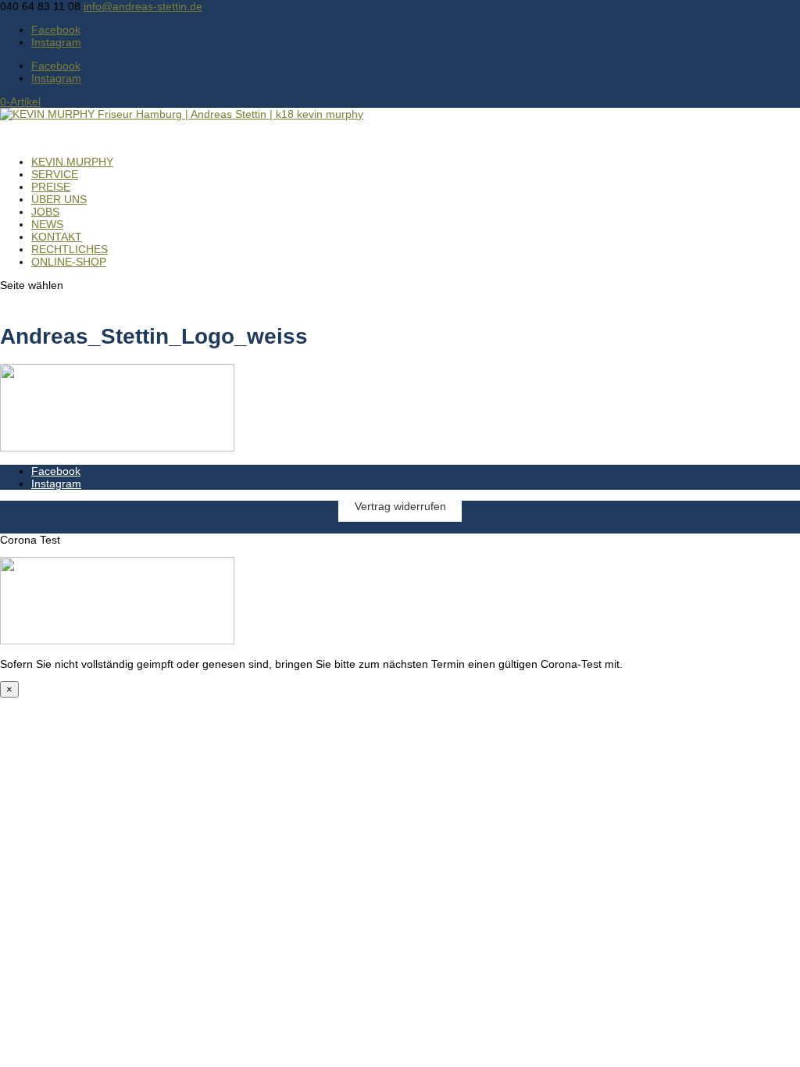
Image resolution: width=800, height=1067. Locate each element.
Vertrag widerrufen (400, 507)
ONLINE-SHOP (68, 261)
